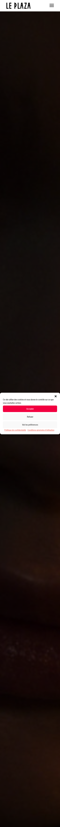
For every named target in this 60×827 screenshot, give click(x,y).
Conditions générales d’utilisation (41, 430)
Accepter (30, 408)
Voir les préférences (30, 424)
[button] (55, 396)
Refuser (30, 416)
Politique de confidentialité (15, 430)
